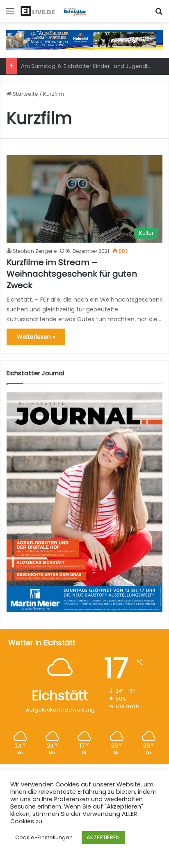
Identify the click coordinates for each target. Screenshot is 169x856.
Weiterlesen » (36, 337)
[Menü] (10, 14)
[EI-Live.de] (53, 11)
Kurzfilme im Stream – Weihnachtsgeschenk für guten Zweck (72, 274)
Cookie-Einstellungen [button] (44, 837)
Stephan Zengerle (35, 251)
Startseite (24, 94)
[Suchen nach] (159, 14)
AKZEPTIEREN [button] (103, 837)
